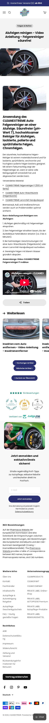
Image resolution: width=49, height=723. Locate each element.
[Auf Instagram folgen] (11, 687)
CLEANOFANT (33, 581)
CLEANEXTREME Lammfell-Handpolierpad (24, 200)
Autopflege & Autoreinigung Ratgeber (9, 598)
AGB (5, 631)
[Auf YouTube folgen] (25, 687)
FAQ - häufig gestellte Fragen (10, 615)
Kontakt (6, 581)
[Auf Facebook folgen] (4, 687)
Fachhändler (9, 586)
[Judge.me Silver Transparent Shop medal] (37, 404)
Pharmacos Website (20, 529)
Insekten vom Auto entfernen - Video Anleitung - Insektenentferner (20, 347)
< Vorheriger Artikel (24, 363)
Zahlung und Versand (9, 654)
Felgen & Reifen (24, 26)
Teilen (26, 302)
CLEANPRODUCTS (35, 576)
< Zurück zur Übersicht (24, 378)
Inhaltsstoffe (9, 590)
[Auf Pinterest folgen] (18, 687)
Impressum (8, 643)
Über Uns (7, 576)
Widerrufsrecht (10, 648)
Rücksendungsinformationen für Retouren (12, 663)
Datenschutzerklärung (24, 511)
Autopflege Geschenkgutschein (12, 608)
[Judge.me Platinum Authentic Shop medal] (11, 404)
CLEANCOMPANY (34, 586)
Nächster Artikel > (24, 368)
